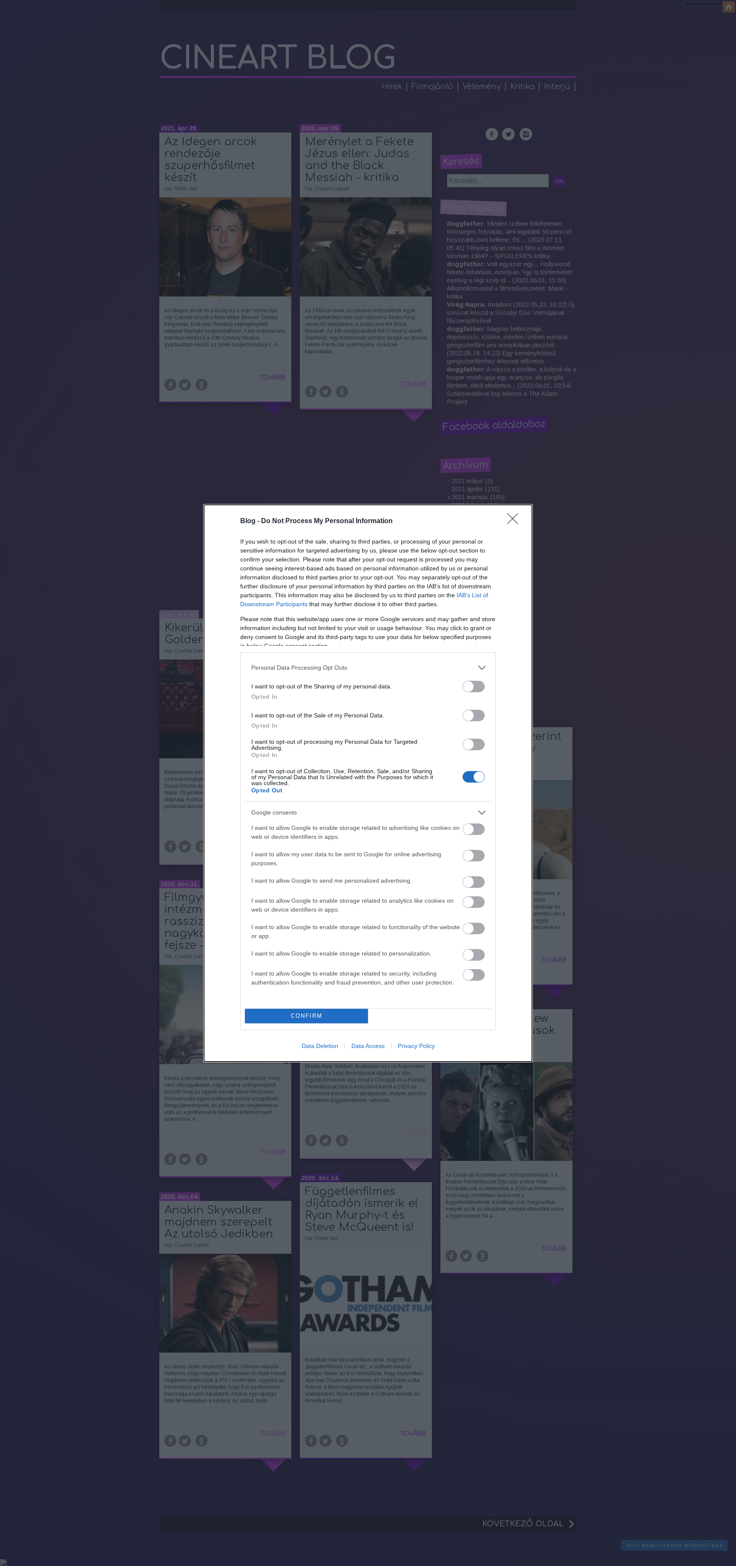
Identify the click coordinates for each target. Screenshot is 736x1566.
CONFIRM (306, 1016)
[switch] (474, 686)
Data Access (368, 1045)
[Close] (515, 521)
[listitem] (368, 667)
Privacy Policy (416, 1045)
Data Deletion (320, 1045)
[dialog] (368, 783)
